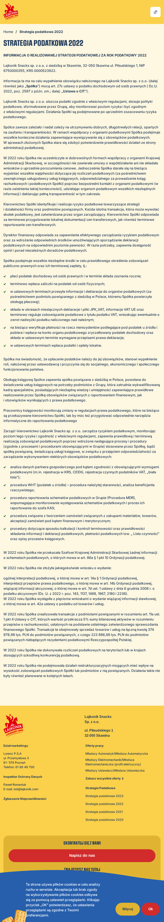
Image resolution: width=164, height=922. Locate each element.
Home (8, 32)
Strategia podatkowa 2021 (104, 812)
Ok (150, 909)
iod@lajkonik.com (26, 789)
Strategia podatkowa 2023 (104, 796)
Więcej (127, 909)
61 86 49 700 (24, 767)
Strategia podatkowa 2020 (104, 819)
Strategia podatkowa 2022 (104, 804)
